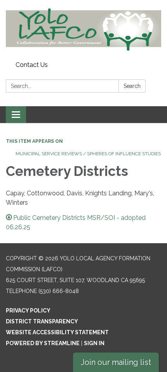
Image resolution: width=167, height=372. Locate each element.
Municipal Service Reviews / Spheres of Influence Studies (88, 153)
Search (132, 86)
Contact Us (32, 64)
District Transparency (42, 321)
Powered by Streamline (43, 343)
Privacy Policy (28, 310)
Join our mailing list (116, 362)
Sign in (94, 343)
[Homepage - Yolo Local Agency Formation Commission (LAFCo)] (83, 29)
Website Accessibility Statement (57, 332)
